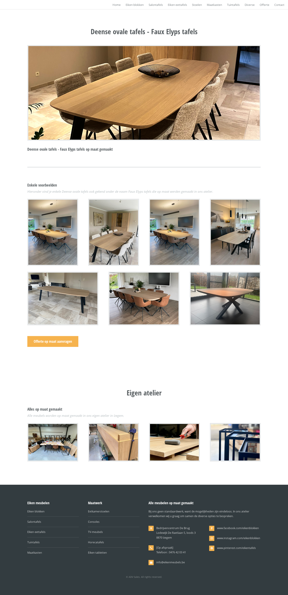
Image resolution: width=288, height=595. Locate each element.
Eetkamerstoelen (98, 511)
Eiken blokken (135, 5)
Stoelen (197, 5)
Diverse (250, 5)
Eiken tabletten (97, 552)
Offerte (264, 5)
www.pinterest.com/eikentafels (236, 548)
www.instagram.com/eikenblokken (238, 538)
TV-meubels (95, 532)
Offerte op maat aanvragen (53, 341)
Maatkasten (214, 5)
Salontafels (156, 5)
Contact (279, 5)
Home (116, 5)
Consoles (94, 522)
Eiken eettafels (177, 5)
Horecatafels (96, 542)
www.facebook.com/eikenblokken (238, 528)
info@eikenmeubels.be (170, 562)
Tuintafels (233, 5)
